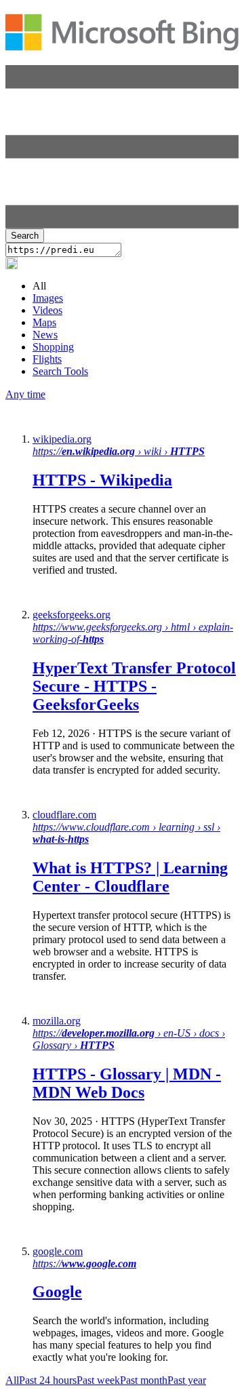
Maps (44, 322)
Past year (186, 1380)
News (45, 334)
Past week (98, 1380)
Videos (47, 310)
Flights (47, 359)
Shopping (53, 347)
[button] (122, 225)
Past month (143, 1380)
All (12, 1380)
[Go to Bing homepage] (122, 43)
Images (48, 298)
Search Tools (60, 371)
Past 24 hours (48, 1380)
